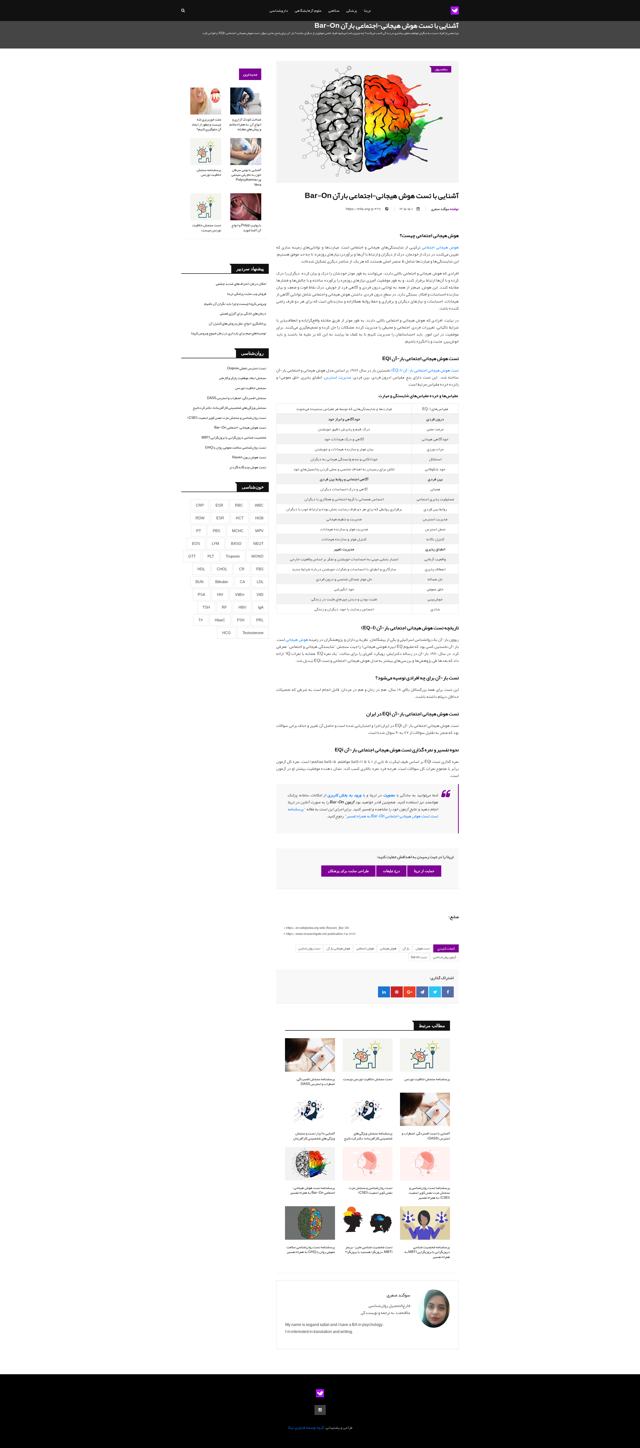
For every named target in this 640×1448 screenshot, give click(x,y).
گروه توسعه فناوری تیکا (306, 1427)
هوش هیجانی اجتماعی (440, 247)
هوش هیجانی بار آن (338, 948)
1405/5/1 (406, 208)
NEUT (258, 543)
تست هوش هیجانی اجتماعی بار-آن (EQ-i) (425, 370)
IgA (261, 607)
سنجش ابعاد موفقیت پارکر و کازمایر (242, 377)
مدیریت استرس (337, 377)
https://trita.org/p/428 (364, 208)
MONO (258, 556)
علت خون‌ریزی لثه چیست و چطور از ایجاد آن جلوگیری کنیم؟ (206, 124)
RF (224, 607)
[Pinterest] (397, 991)
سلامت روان (441, 69)
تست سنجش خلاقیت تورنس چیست (367, 1078)
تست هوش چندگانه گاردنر (248, 467)
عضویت (389, 795)
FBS (260, 569)
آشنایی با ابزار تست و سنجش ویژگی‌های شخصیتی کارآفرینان (314, 1136)
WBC (259, 505)
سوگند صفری (445, 208)
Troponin (233, 556)
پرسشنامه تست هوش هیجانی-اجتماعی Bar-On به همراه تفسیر (312, 1190)
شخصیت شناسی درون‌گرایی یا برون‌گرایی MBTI (234, 437)
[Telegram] (422, 991)
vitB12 (240, 594)
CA (242, 582)
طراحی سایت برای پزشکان (348, 871)
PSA (201, 594)
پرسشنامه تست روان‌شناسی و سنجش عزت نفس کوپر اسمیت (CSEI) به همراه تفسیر (429, 1192)
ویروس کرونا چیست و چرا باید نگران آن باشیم (235, 303)
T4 (200, 620)
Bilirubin (221, 582)
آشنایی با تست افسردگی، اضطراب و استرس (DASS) (426, 1136)
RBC (239, 505)
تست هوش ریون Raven (249, 457)
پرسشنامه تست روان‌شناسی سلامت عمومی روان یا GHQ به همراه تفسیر (310, 1249)
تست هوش (423, 948)
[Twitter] (435, 991)
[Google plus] (410, 991)
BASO (236, 543)
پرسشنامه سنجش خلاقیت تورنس (427, 1078)
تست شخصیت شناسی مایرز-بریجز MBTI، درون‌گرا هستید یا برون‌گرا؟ (368, 1249)
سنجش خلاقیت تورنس (250, 387)
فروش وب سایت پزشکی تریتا (246, 293)
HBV (242, 607)
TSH (206, 607)
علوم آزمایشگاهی (308, 10)
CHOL (222, 569)
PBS (216, 531)
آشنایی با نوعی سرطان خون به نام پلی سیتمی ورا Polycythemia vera (246, 177)
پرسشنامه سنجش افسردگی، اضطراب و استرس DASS (315, 1081)
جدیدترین (250, 74)
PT (198, 531)
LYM (215, 543)
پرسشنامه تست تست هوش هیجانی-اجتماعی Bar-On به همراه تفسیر (363, 812)
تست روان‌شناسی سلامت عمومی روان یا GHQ (235, 447)
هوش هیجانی (297, 640)
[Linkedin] (384, 991)
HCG (226, 633)
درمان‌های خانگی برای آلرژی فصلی (243, 313)
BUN (200, 582)
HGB (259, 518)
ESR (219, 505)
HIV (220, 594)
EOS (196, 543)
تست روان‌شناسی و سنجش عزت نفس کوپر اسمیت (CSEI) (370, 1190)
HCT (240, 518)
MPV (259, 531)
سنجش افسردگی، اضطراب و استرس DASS (236, 397)
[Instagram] (320, 1410)
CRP (200, 505)
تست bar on (419, 957)
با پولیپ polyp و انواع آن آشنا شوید (246, 228)
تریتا (367, 10)
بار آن (405, 948)
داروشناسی (279, 10)
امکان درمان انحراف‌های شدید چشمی (241, 283)
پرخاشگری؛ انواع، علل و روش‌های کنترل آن (237, 323)
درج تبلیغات (391, 871)
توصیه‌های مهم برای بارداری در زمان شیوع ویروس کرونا (228, 333)
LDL (260, 582)
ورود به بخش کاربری (344, 795)
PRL (260, 620)
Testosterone (253, 633)
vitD (260, 594)
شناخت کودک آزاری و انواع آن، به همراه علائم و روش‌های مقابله (245, 124)
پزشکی (351, 10)
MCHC (238, 531)
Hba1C (220, 620)
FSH (240, 620)
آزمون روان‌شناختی (444, 957)
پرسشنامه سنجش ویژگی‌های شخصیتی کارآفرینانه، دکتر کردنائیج (368, 1136)
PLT (211, 556)
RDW (200, 518)
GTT (192, 556)
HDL (201, 569)
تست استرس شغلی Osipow (246, 368)
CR (241, 569)
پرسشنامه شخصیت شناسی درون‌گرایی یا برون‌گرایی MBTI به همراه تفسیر (427, 1251)
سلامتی (334, 10)
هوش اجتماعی (365, 948)
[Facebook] (448, 991)
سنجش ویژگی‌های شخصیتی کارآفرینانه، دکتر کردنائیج (229, 407)
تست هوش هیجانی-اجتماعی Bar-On (240, 427)
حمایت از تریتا (424, 871)
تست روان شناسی (309, 948)
